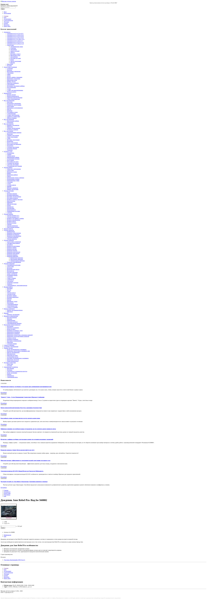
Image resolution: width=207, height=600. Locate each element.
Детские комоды (8, 228)
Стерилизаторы (11, 113)
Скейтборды (10, 279)
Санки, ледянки (11, 278)
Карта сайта (7, 26)
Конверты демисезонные (14, 233)
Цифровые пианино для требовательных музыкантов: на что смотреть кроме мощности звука (28, 429)
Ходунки (9, 365)
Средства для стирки (13, 164)
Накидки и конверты (13, 83)
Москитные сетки (15, 55)
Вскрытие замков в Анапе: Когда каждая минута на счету (18, 450)
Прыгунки (10, 364)
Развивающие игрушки (13, 211)
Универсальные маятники (17, 260)
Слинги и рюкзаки (9, 345)
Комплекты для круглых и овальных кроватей (20, 335)
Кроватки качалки (12, 250)
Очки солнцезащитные (13, 99)
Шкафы (9, 186)
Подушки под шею (15, 58)
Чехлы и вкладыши (15, 61)
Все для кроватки (9, 123)
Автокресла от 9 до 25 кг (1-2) (15, 42)
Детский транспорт (9, 263)
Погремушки (10, 208)
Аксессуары (10, 45)
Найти (2, 9)
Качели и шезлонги (9, 308)
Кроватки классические (13, 252)
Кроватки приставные (13, 253)
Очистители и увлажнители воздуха (17, 371)
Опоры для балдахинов (13, 128)
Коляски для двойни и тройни (15, 218)
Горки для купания (12, 137)
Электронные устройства (11, 367)
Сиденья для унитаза (13, 163)
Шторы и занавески (12, 188)
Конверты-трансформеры (14, 236)
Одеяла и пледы (11, 338)
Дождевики (13, 49)
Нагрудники (10, 106)
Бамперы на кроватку (13, 327)
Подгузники (10, 160)
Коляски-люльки (11, 223)
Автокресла (7, 32)
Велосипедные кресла (13, 269)
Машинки (10, 202)
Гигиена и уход (8, 151)
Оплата (6, 23)
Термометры (10, 375)
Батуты (9, 289)
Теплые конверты (12, 239)
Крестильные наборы (13, 121)
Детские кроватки (9, 240)
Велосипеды (10, 271)
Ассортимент (7, 19)
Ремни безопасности (12, 361)
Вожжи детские (11, 94)
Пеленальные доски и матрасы (15, 177)
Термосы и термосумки (13, 116)
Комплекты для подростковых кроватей (18, 336)
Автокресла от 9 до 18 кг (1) (15, 40)
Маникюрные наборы (13, 157)
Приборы (9, 110)
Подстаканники (11, 87)
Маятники (10, 126)
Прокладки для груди (13, 359)
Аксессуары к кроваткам (14, 241)
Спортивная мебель (12, 304)
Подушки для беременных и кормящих (18, 358)
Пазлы (9, 205)
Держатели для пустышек (14, 105)
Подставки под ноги (12, 161)
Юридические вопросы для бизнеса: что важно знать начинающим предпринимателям (26, 386)
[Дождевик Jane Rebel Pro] (9, 519)
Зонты (9, 75)
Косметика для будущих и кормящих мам (18, 351)
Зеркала (12, 52)
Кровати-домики (11, 247)
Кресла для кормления (13, 352)
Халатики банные (12, 148)
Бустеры (9, 65)
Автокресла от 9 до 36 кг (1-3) (15, 43)
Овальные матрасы (12, 322)
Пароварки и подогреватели (15, 107)
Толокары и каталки (12, 282)
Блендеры (10, 102)
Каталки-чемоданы (12, 272)
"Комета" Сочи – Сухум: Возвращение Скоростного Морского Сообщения (22, 397)
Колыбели (10, 244)
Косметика (10, 141)
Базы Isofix (10, 64)
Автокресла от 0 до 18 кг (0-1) (15, 35)
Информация (7, 535)
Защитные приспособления (14, 97)
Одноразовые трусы (12, 356)
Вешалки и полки (12, 172)
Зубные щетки (11, 156)
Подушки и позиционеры (14, 340)
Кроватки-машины (12, 255)
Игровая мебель (8, 287)
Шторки (12, 62)
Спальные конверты (12, 237)
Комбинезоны (11, 231)
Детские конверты (9, 230)
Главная (6, 16)
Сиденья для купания (13, 147)
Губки (8, 138)
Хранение (10, 150)
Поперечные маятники (16, 257)
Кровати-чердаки (12, 249)
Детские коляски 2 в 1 (13, 215)
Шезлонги (10, 311)
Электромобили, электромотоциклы (17, 285)
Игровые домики (12, 295)
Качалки (9, 298)
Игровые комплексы (12, 195)
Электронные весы (12, 377)
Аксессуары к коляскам (10, 67)
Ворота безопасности (13, 96)
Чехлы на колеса (11, 91)
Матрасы (9, 319)
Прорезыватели (11, 209)
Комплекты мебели (12, 174)
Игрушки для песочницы (14, 196)
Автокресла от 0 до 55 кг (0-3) (15, 38)
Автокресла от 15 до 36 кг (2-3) (15, 39)
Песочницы (10, 303)
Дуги (8, 192)
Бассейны (9, 288)
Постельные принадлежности (12, 324)
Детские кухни (11, 294)
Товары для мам (8, 348)
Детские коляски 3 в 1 (13, 217)
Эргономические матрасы (14, 323)
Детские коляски (8, 214)
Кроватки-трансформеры (14, 262)
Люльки (9, 224)
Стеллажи (10, 182)
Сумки (9, 89)
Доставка (6, 22)
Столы (9, 183)
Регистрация (7, 13)
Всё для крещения (9, 119)
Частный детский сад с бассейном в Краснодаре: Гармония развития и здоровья (24, 481)
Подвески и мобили (12, 129)
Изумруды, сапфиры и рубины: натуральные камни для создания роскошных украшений (27, 439)
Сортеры (9, 212)
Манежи (6, 313)
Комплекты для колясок (13, 78)
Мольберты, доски (12, 301)
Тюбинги (9, 284)
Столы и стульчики (12, 307)
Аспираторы (10, 153)
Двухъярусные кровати (13, 243)
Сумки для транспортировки (15, 90)
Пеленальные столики (13, 179)
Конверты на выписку (13, 234)
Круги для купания (12, 142)
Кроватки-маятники (12, 256)
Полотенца (10, 122)
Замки (9, 74)
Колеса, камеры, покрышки (14, 77)
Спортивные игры (12, 306)
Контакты (6, 24)
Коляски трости (11, 221)
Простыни (10, 342)
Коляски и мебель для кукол (15, 199)
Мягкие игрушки (12, 204)
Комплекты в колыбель (13, 332)
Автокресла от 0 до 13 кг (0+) (15, 33)
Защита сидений (14, 51)
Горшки (9, 154)
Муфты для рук (11, 81)
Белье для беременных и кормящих (16, 349)
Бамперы (9, 70)
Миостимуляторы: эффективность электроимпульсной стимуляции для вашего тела (25, 460)
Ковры (9, 173)
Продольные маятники (16, 259)
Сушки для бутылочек (13, 115)
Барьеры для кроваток (13, 125)
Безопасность (7, 93)
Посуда (9, 109)
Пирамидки (10, 206)
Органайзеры (14, 57)
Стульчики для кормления (11, 346)
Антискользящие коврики (14, 132)
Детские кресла (11, 292)
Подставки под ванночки (14, 144)
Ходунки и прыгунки (10, 362)
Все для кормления (9, 100)
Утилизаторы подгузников (14, 166)
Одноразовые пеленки (13, 158)
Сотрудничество (8, 20)
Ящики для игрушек (12, 189)
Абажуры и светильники (14, 169)
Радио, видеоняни (12, 372)
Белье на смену (11, 329)
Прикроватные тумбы (13, 180)
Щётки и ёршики (12, 118)
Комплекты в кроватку (13, 333)
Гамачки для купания (13, 135)
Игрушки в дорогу (15, 54)
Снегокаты (10, 281)
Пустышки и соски (12, 112)
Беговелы (9, 268)
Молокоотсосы (11, 354)
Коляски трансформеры (13, 220)
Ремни (12, 59)
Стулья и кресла (11, 185)
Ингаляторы (10, 368)
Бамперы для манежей (13, 314)
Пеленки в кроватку (12, 339)
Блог (5, 17)
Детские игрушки (9, 190)
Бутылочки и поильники (14, 103)
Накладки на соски (12, 355)
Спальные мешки (12, 343)
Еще (5, 536)
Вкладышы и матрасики (13, 71)
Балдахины (10, 326)
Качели (9, 300)
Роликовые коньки (12, 275)
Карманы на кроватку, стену (15, 330)
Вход (5, 12)
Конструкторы (11, 201)
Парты (9, 176)
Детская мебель (8, 167)
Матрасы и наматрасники (11, 316)
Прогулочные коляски (13, 227)
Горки (8, 291)
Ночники (9, 370)
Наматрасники (11, 320)
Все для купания (8, 131)
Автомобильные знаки (16, 46)
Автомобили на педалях (13, 265)
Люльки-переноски (12, 225)
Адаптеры (13, 48)
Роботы (9, 374)
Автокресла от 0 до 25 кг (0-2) (15, 36)
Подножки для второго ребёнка (16, 86)
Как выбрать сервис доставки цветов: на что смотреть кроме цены (20, 418)
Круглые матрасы (12, 317)
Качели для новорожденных (15, 310)
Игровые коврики (12, 193)
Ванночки (10, 134)
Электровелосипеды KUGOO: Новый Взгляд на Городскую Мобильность (22, 471)
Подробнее (4, 392)
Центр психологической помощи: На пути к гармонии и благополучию (21, 407)
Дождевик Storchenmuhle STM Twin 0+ (14, 560)
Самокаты (10, 276)
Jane (5, 496)
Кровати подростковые (13, 246)
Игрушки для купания (13, 140)
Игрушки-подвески (12, 198)
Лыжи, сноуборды (12, 273)
